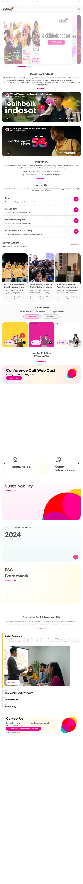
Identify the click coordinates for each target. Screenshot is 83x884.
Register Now (14, 378)
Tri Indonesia (11, 2)
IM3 (3, 2)
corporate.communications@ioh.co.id (23, 729)
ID (76, 2)
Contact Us (69, 2)
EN (80, 2)
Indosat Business (23, 2)
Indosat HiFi (34, 2)
